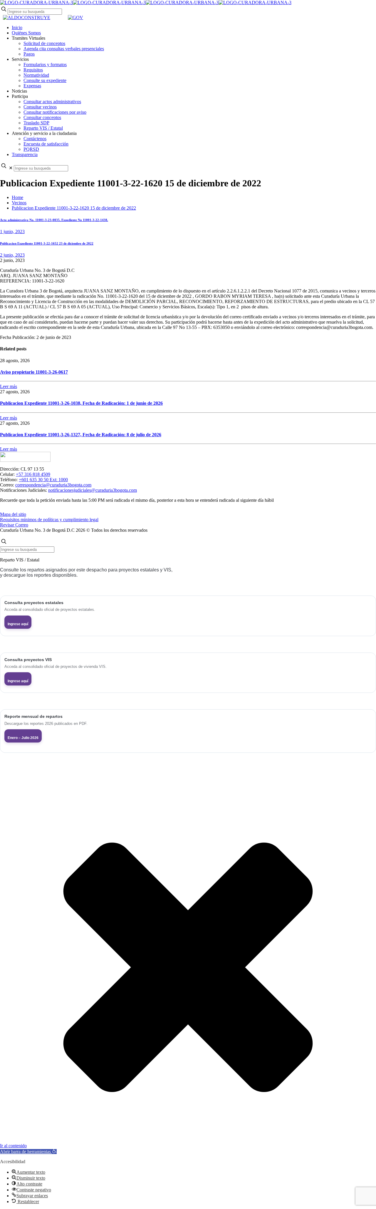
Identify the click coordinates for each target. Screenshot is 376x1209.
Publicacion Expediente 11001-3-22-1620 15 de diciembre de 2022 (74, 207)
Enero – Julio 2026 (23, 738)
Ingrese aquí (18, 624)
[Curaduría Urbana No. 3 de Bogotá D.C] (145, 2)
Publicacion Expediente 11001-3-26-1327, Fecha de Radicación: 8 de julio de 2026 (80, 434)
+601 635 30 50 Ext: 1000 (43, 479)
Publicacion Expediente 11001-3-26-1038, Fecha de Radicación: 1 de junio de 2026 (81, 403)
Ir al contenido (13, 1145)
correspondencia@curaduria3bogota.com (53, 484)
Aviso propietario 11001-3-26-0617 (34, 371)
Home (17, 197)
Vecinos (19, 202)
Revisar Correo (14, 524)
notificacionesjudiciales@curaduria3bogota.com (92, 490)
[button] (28, 1151)
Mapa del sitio (13, 514)
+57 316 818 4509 (33, 474)
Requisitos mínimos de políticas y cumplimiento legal (49, 519)
